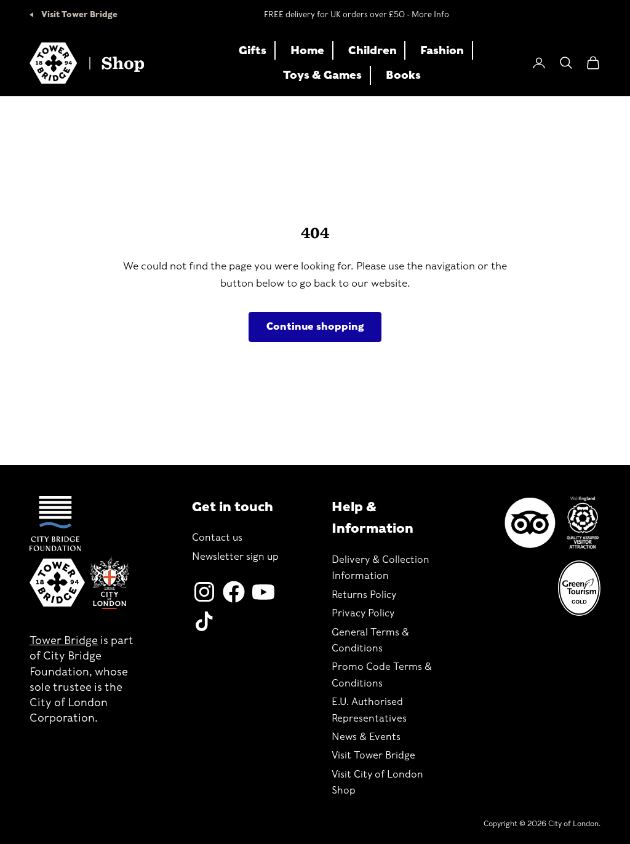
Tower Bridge (64, 640)
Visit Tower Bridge (78, 14)
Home (307, 50)
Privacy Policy (363, 613)
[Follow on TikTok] (204, 621)
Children (372, 50)
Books (403, 74)
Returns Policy (364, 594)
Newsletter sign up (235, 556)
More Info (430, 14)
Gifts (252, 50)
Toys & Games (322, 74)
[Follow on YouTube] (263, 591)
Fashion (442, 50)
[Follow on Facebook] (233, 591)
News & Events (366, 736)
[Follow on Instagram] (204, 591)
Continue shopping (315, 326)
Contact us (217, 537)
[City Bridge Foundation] (55, 523)
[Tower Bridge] (57, 583)
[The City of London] (109, 583)
